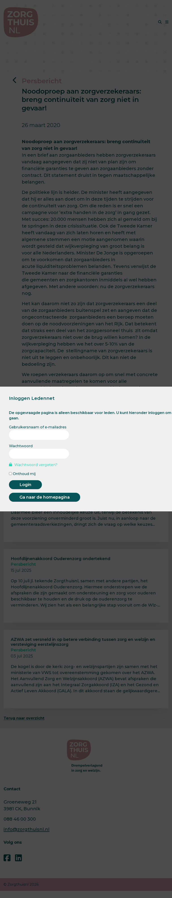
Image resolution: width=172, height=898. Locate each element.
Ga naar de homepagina (44, 497)
